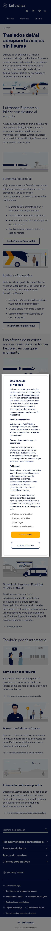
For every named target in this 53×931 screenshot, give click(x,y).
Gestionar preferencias (23, 527)
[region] (25, 465)
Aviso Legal (17, 522)
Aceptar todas (25, 535)
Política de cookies (21, 518)
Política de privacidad (22, 514)
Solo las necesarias (25, 545)
